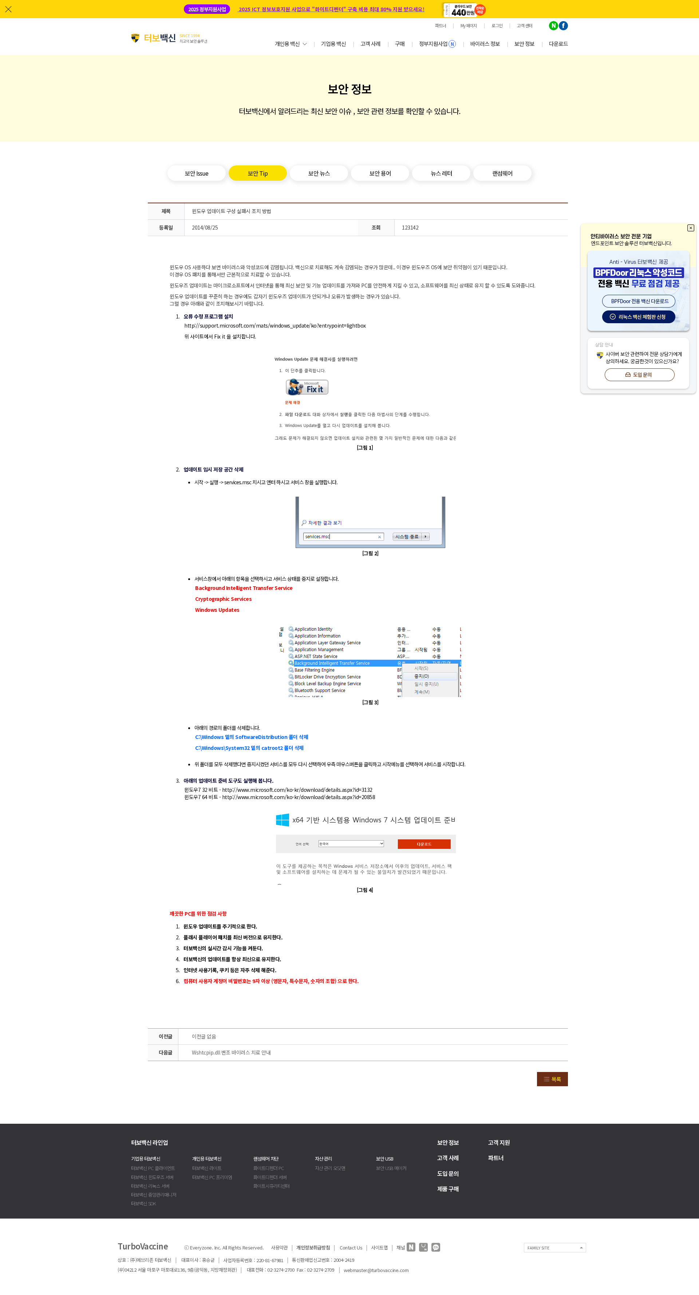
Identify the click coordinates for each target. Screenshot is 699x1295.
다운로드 (558, 43)
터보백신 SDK (143, 1203)
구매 (399, 43)
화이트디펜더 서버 (270, 1177)
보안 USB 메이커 (391, 1168)
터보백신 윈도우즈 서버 (152, 1177)
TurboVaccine (143, 1246)
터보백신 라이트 (206, 1168)
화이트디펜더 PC (268, 1168)
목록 (556, 1079)
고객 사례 (370, 43)
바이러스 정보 (485, 43)
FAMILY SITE (538, 1248)
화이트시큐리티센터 (271, 1185)
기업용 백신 (333, 43)
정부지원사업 (436, 43)
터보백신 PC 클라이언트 (153, 1168)
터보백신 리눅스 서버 (150, 1185)
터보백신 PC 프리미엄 (212, 1177)
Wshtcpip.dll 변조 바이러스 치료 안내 (231, 1052)
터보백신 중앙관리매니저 (153, 1194)
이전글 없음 (204, 1036)
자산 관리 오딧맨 (330, 1168)
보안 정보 (524, 43)
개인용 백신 (287, 43)
